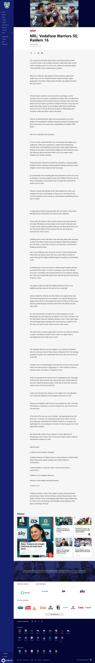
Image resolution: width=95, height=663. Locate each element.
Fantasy (4, 27)
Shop (3, 41)
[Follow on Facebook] (35, 621)
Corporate (4, 44)
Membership (5, 36)
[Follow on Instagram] (42, 621)
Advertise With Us (46, 660)
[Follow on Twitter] (38, 621)
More (3, 32)
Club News (32, 30)
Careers (31, 660)
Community (5, 25)
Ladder (4, 19)
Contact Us (39, 660)
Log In (5, 656)
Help (35, 660)
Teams (4, 22)
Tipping (4, 30)
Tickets (4, 39)
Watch (4, 14)
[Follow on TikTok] (32, 621)
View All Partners (54, 614)
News (3, 12)
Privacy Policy (25, 660)
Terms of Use (19, 660)
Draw (3, 17)
